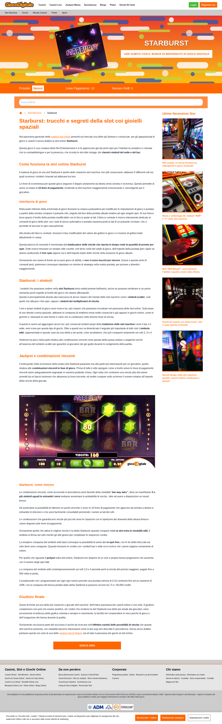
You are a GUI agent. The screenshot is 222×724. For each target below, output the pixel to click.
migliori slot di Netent (70, 633)
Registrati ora (208, 5)
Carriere (115, 678)
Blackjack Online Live (14, 686)
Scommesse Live (84, 682)
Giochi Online (35, 675)
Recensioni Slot (85, 686)
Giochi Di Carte (127, 5)
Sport (64, 12)
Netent (38, 88)
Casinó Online (11, 675)
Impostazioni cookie (199, 718)
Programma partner (120, 675)
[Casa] (20, 113)
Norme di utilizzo (173, 678)
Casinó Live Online (13, 682)
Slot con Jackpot (79, 678)
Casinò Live (56, 5)
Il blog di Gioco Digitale (68, 686)
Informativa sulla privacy (176, 675)
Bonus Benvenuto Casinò (69, 675)
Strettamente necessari (173, 718)
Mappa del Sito (172, 682)
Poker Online (29, 686)
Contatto (210, 678)
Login (194, 5)
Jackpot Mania (72, 5)
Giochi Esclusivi (65, 678)
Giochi (25, 12)
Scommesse (90, 5)
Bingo (103, 5)
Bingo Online (41, 686)
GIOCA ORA (87, 645)
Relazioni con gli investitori (147, 675)
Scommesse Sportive (67, 682)
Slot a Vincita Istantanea (97, 678)
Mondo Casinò (40, 12)
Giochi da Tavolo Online (14, 678)
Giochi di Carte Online (35, 678)
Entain (132, 675)
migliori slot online (61, 136)
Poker (113, 5)
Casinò (42, 5)
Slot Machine (11, 12)
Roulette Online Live (30, 682)
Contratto (184, 678)
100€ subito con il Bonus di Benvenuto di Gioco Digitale (166, 53)
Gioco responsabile (198, 678)
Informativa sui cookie (196, 675)
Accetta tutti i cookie (146, 718)
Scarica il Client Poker (90, 675)
